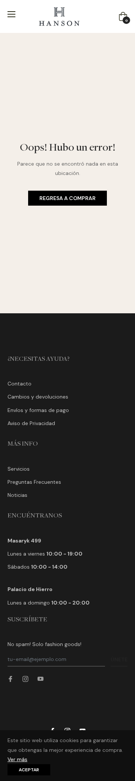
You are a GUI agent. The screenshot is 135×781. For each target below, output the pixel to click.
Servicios (19, 468)
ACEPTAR (29, 770)
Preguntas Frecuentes (34, 482)
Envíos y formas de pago (38, 410)
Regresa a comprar (67, 198)
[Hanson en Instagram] (25, 678)
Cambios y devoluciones (38, 396)
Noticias (17, 495)
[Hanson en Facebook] (11, 678)
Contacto (20, 383)
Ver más (17, 759)
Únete (119, 659)
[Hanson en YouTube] (41, 678)
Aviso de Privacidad (31, 423)
